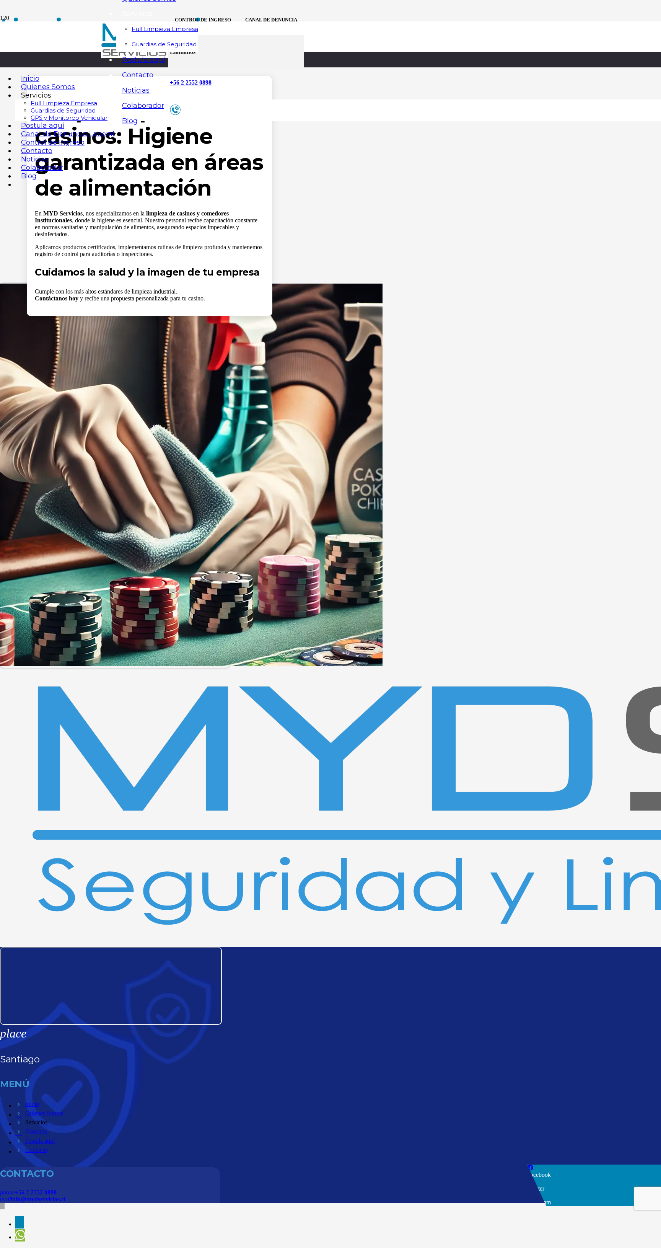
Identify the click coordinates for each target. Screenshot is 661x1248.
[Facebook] (530, 1168)
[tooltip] (19, 1222)
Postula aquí (40, 1140)
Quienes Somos (44, 1113)
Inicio (32, 1104)
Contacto (36, 1150)
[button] (2, 1206)
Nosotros (36, 1131)
